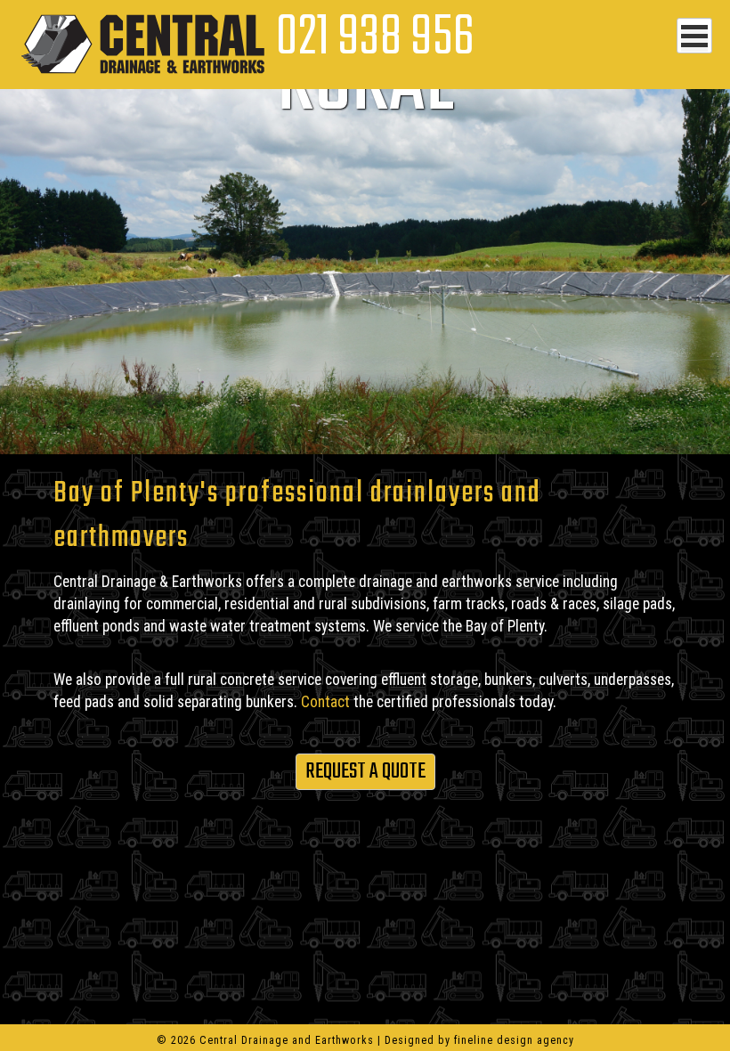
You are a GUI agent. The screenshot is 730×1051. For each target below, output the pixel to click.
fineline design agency (514, 1040)
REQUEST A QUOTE (365, 771)
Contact (325, 702)
